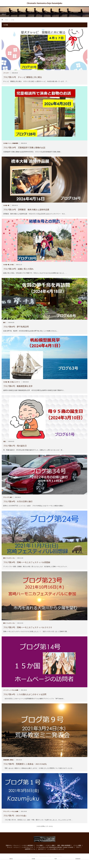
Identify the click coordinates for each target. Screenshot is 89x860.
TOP (55, 858)
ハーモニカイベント (27, 843)
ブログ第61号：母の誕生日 (15, 446)
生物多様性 (15, 143)
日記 (4, 441)
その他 (11, 264)
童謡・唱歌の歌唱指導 (63, 841)
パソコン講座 (77, 841)
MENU (11, 858)
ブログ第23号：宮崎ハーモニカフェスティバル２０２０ (27, 627)
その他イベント (7, 143)
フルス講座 (39, 841)
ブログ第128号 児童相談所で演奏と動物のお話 (24, 147)
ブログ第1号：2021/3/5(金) (14, 816)
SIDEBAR (77, 858)
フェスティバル (10, 558)
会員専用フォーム (30, 845)
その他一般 (6, 205)
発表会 (11, 759)
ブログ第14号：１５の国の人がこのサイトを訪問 (24, 694)
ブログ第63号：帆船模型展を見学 (18, 386)
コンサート (17, 382)
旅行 (4, 322)
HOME (33, 858)
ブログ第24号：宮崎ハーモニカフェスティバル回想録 (26, 562)
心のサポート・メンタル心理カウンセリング (51, 845)
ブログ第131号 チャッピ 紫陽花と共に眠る (22, 77)
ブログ (78, 843)
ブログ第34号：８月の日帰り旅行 (18, 501)
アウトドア (6, 497)
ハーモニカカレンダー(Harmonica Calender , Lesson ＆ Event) (54, 843)
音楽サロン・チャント (12, 841)
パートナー (6, 73)
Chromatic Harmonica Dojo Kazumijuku (44, 3)
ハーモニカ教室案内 (27, 841)
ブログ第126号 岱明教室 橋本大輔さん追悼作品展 (26, 210)
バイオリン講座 (50, 841)
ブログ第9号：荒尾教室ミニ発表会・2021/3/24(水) (25, 764)
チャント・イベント (13, 843)
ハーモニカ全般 (14, 690)
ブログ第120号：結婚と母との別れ (18, 269)
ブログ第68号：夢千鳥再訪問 (16, 327)
